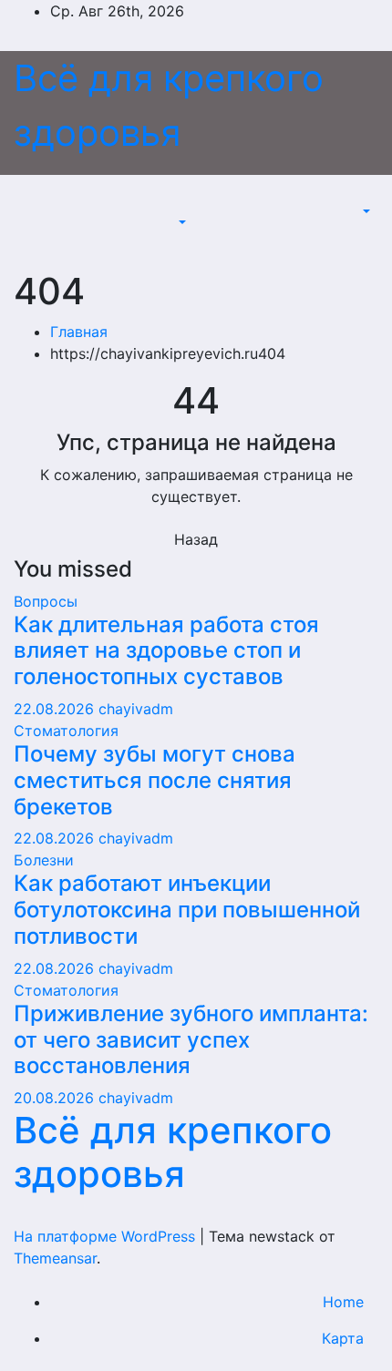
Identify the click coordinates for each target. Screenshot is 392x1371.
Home (343, 1302)
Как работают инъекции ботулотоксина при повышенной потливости (187, 909)
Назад (196, 539)
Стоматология (66, 730)
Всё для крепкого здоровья (173, 1152)
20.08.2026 (56, 1098)
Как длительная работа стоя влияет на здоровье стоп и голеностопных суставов (166, 651)
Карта (343, 1338)
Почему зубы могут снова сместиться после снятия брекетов (154, 780)
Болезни (44, 860)
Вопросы (45, 601)
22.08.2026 (56, 709)
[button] (180, 222)
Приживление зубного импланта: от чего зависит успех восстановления (191, 1039)
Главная (79, 331)
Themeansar (55, 1258)
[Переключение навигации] (187, 205)
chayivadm (135, 709)
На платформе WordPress (107, 1236)
